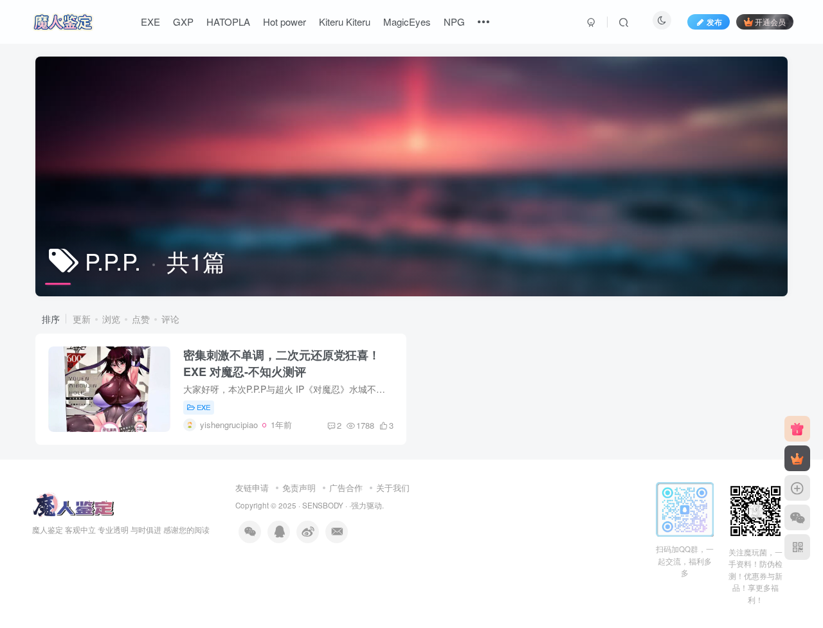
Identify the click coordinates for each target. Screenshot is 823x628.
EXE (150, 21)
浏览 (111, 318)
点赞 (141, 318)
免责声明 (299, 487)
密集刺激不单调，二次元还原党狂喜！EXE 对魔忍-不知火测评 (281, 363)
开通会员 (770, 21)
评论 (170, 318)
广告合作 (346, 487)
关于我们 (393, 487)
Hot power (284, 21)
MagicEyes (407, 21)
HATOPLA (228, 21)
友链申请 (252, 487)
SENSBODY (322, 505)
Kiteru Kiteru (344, 21)
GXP (183, 21)
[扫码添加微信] (797, 517)
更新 (82, 318)
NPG (454, 21)
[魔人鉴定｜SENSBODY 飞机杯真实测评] (73, 504)
